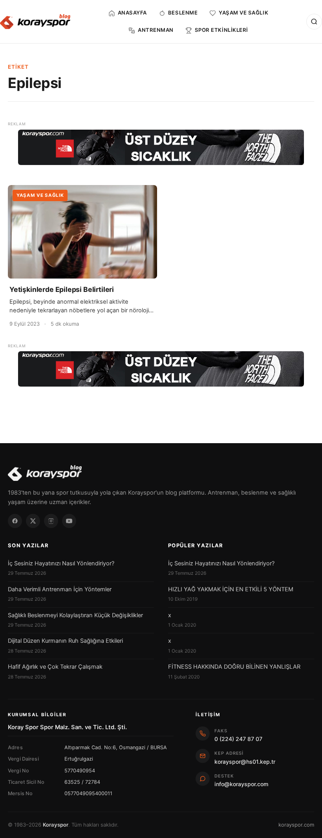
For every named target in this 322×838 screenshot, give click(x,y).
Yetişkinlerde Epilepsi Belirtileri (61, 289)
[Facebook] (15, 521)
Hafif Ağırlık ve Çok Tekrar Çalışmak (55, 666)
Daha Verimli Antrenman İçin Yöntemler (60, 589)
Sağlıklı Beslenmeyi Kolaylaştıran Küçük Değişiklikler (75, 615)
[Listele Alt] (161, 369)
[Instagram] (51, 521)
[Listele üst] (161, 147)
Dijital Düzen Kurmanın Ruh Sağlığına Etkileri (65, 640)
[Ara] (314, 21)
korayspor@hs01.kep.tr (244, 761)
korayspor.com (296, 824)
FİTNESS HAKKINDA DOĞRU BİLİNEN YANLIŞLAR (234, 666)
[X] (33, 521)
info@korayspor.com (241, 784)
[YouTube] (69, 521)
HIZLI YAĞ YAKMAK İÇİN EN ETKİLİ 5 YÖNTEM (230, 589)
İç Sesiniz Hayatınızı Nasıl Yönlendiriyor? (61, 563)
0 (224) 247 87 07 (238, 738)
